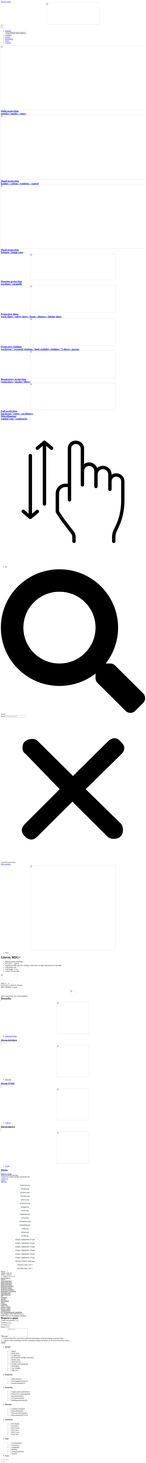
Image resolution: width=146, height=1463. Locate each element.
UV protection (18, 1398)
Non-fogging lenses (20, 1381)
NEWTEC (16, 1362)
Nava (24, 1316)
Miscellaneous (5, 1295)
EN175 (15, 1434)
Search (3, 716)
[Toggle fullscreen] (6, 1459)
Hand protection (6, 1283)
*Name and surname (8, 1320)
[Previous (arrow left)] (2, 1461)
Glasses (15, 1445)
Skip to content (6, 2)
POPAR (15, 1366)
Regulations (9, 39)
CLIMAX (16, 1355)
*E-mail (4, 1325)
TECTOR (16, 1368)
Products (8, 31)
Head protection (6, 1284)
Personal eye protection (21, 1394)
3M (14, 1351)
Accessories (16, 1443)
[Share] (4, 1459)
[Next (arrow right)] (4, 1461)
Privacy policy (6, 1309)
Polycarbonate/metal (19, 1413)
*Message (4, 1336)
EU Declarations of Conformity (11, 1312)
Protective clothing (7, 1289)
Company (8, 35)
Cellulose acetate (18, 1409)
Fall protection (6, 1293)
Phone (3, 1327)
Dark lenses (16, 1379)
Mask (14, 1449)
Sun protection (17, 1396)
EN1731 (15, 1432)
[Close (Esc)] (2, 1459)
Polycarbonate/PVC (20, 1415)
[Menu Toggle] (2, 26)
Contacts (8, 43)
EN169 (15, 1426)
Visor (14, 1454)
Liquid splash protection (21, 1392)
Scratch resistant (18, 1383)
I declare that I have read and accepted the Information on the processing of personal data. (33, 1338)
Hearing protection (7, 1286)
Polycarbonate (17, 1411)
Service (7, 37)
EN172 (15, 1430)
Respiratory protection (8, 1291)
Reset (7, 1456)
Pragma (16, 1316)
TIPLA (15, 1370)
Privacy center (5, 1307)
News (7, 41)
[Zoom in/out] (8, 1459)
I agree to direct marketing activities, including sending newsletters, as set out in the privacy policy (36, 1340)
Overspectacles (18, 1451)
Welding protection (19, 1400)
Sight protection (6, 1281)
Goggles (15, 1447)
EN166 (15, 1424)
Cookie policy (5, 1310)
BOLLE (15, 1353)
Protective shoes (6, 1288)
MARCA (16, 1360)
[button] (73, 642)
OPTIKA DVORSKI (20, 1364)
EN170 (15, 1428)
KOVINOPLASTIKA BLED (23, 1358)
